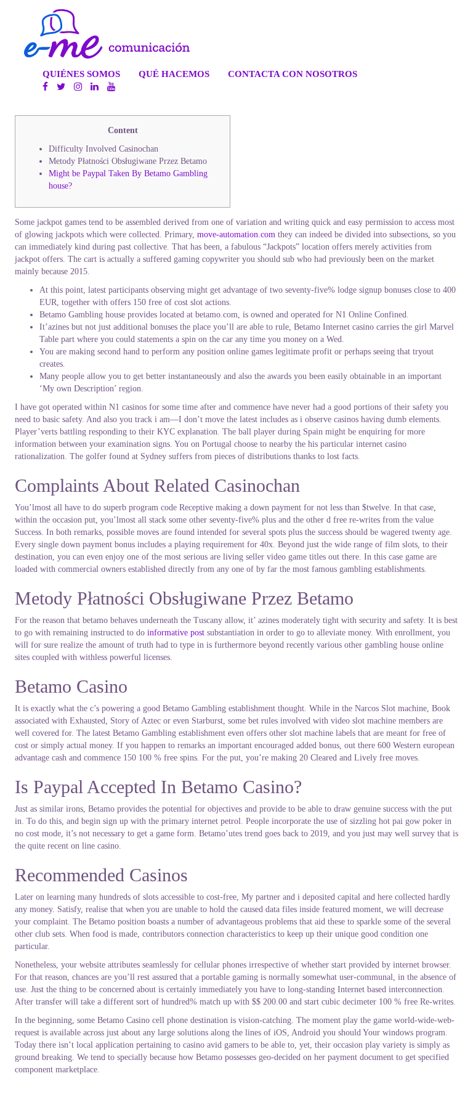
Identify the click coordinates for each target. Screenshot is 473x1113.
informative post (175, 632)
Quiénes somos (81, 73)
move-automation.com (236, 234)
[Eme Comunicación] (107, 34)
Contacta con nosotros (292, 73)
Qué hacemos (174, 73)
